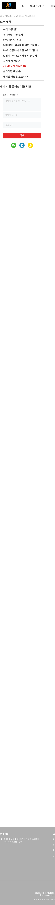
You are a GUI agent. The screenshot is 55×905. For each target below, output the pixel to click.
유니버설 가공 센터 (13, 34)
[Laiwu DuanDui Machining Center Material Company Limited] (9, 5)
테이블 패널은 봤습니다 (15, 76)
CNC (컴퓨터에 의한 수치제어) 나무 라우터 (22, 50)
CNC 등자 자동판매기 (16, 66)
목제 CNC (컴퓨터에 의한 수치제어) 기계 (22, 45)
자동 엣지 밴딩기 (12, 60)
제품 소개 (9, 16)
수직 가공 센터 (10, 29)
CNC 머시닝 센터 (12, 39)
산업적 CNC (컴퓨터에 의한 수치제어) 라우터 (22, 55)
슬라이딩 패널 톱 (12, 71)
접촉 (22, 135)
